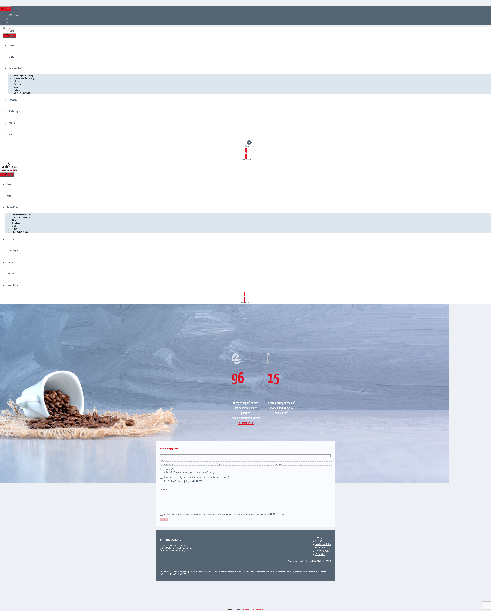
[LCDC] (9, 171)
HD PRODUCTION (257, 609)
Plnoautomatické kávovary (24, 78)
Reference (14, 100)
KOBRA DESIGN (246, 609)
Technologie (14, 111)
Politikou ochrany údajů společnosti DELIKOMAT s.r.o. (259, 514)
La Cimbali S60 (246, 423)
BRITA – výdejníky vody (22, 93)
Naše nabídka (15, 68)
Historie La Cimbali (315, 561)
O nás (11, 57)
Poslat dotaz (249, 146)
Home (11, 45)
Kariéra (12, 123)
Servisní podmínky (296, 561)
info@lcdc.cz (12, 15)
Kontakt (13, 134)
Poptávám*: (167, 469)
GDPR (328, 561)
